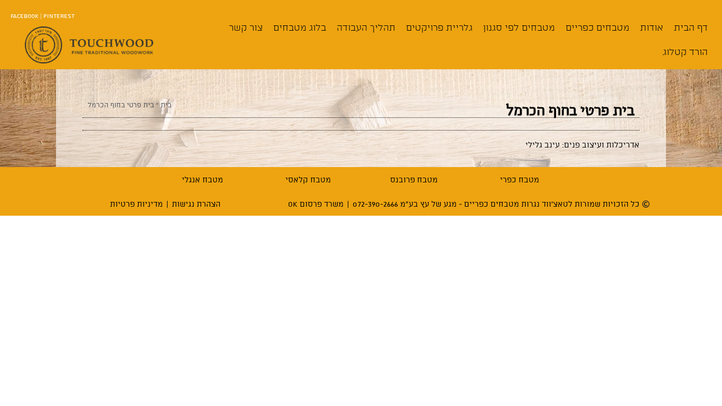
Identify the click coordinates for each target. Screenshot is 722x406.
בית (166, 105)
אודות (651, 27)
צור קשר (246, 27)
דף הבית (691, 27)
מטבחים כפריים (598, 27)
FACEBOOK (25, 16)
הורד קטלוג (685, 51)
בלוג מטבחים (299, 27)
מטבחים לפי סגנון (519, 27)
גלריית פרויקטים (439, 27)
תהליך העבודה (366, 27)
